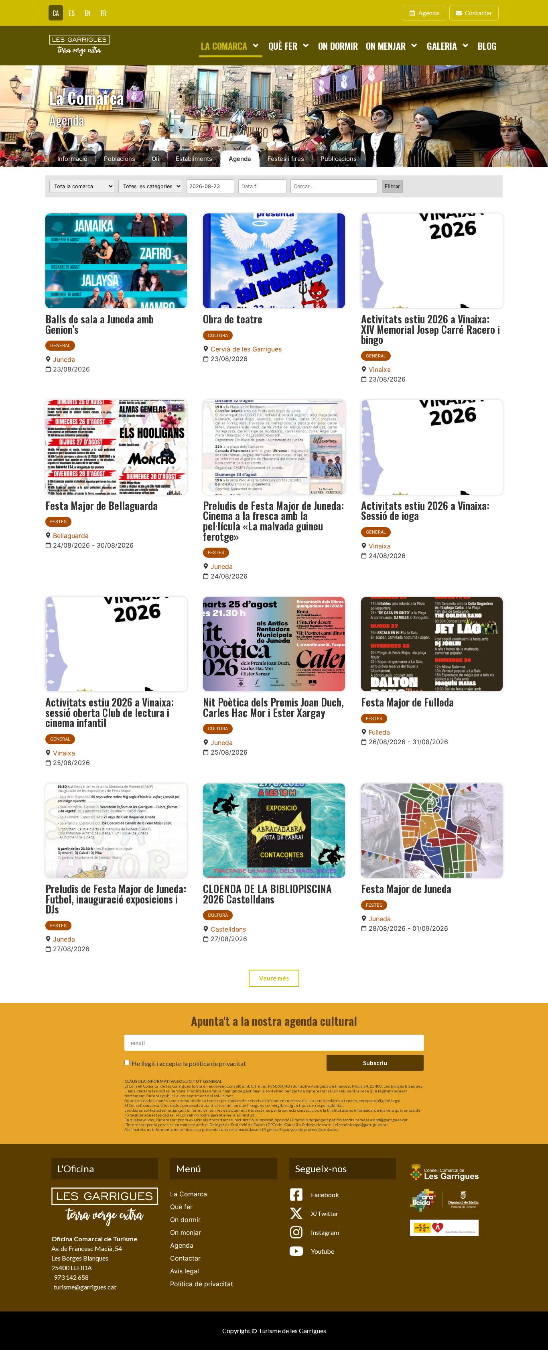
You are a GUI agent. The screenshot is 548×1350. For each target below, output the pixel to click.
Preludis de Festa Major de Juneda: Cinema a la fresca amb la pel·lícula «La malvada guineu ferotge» (273, 520)
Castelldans (228, 929)
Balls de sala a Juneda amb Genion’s (99, 324)
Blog (487, 45)
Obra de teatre (232, 318)
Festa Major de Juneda (406, 888)
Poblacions (119, 158)
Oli (155, 158)
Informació (72, 158)
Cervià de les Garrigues (246, 349)
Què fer (282, 45)
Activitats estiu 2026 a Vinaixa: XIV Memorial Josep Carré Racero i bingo (430, 329)
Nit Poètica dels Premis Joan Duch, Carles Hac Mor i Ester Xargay (273, 707)
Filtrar (392, 186)
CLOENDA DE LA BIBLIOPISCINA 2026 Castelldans (267, 893)
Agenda (240, 158)
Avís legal (184, 1271)
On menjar (386, 45)
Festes (58, 521)
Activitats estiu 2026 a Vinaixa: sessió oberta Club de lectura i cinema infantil (109, 712)
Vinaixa (380, 369)
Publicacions (339, 158)
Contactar (185, 1258)
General (60, 345)
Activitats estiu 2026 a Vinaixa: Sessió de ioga (425, 510)
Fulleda (379, 732)
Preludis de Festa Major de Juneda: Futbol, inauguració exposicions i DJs (115, 898)
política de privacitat (217, 1063)
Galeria (442, 45)
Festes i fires (286, 158)
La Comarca (224, 45)
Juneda (64, 359)
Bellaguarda (71, 536)
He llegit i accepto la (189, 1063)
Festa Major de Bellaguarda (101, 505)
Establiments (194, 158)
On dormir (338, 45)
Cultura (218, 335)
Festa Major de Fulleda (407, 701)
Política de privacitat (201, 1284)
